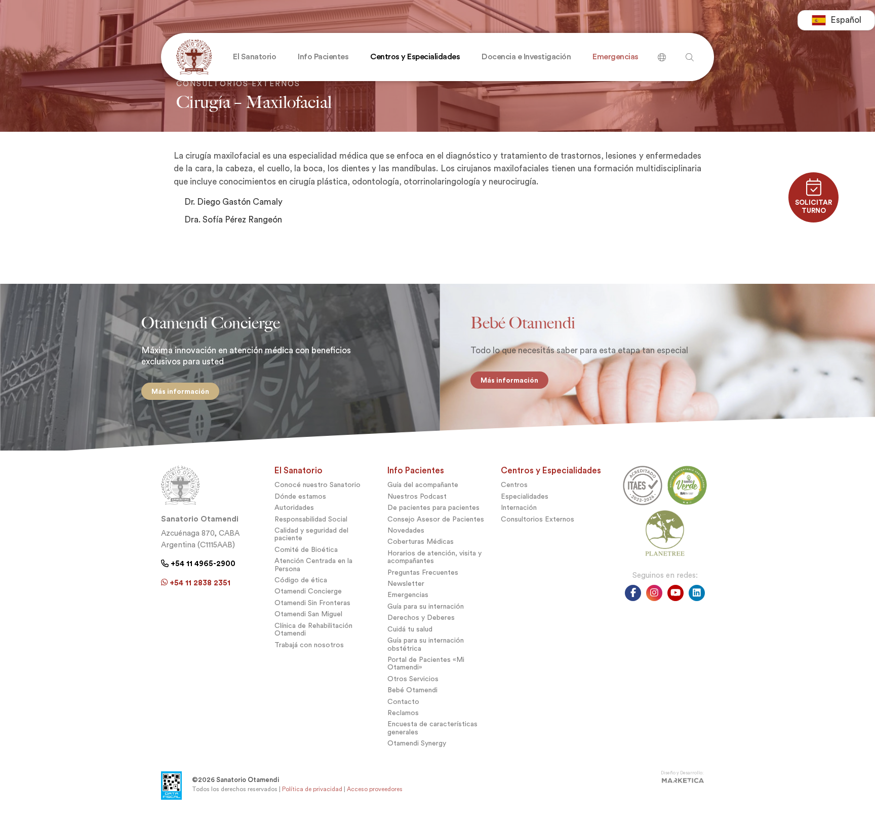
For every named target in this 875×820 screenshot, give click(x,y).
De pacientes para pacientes (433, 507)
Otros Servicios (413, 679)
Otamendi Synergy (416, 743)
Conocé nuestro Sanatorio (317, 485)
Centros (514, 485)
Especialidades (524, 496)
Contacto (403, 701)
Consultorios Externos (537, 519)
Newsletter (405, 583)
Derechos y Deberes (421, 617)
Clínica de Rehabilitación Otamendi (313, 629)
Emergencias (407, 595)
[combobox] (836, 20)
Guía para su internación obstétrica (425, 644)
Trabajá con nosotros (309, 645)
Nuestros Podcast (417, 496)
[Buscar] (661, 53)
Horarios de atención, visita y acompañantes (434, 557)
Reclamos (403, 713)
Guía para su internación (425, 606)
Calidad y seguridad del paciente (311, 534)
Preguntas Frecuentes (422, 572)
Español (845, 20)
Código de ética (300, 580)
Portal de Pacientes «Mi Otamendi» (425, 663)
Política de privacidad (312, 789)
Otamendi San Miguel (308, 614)
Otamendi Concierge (308, 591)
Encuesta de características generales (432, 727)
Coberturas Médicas (420, 541)
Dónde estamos (300, 496)
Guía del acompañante (422, 485)
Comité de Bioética (306, 549)
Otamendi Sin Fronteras (312, 603)
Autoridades (294, 507)
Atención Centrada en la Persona (313, 564)
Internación (519, 507)
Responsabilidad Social (310, 519)
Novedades (405, 530)
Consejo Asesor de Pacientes (435, 519)
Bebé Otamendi (412, 690)
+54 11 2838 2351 (199, 583)
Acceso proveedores (375, 789)
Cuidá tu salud (409, 629)
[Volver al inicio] (191, 57)
